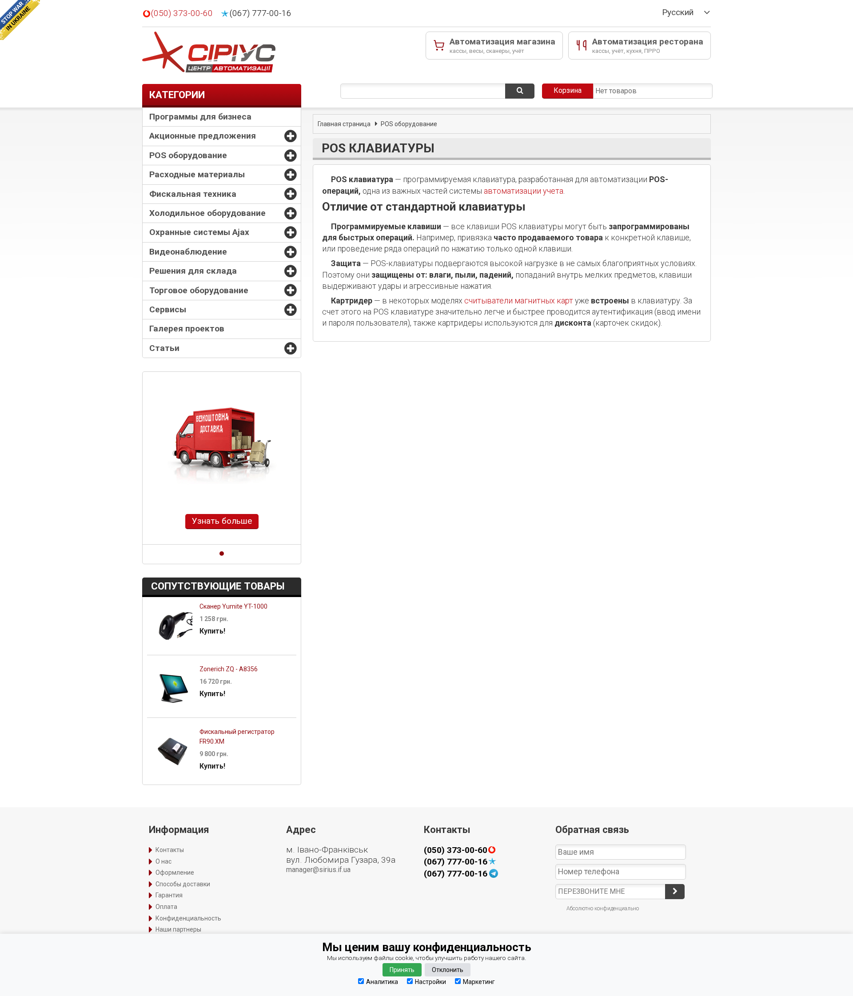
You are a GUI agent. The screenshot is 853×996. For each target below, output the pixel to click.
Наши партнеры (178, 929)
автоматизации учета (523, 190)
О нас (163, 861)
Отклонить (447, 969)
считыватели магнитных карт (518, 300)
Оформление (174, 872)
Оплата (166, 906)
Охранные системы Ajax (199, 232)
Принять (402, 969)
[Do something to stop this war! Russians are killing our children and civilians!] (20, 20)
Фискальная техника (192, 194)
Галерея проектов (186, 328)
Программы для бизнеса (200, 117)
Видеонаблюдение (188, 252)
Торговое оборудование (198, 290)
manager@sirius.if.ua (318, 869)
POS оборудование (188, 155)
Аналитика (382, 981)
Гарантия (169, 895)
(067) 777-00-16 (260, 13)
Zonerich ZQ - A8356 (228, 669)
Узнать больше (222, 521)
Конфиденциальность (188, 918)
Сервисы (167, 309)
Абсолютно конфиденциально (602, 908)
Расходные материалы (197, 174)
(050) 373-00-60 (182, 13)
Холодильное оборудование (207, 213)
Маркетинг (479, 981)
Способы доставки (182, 884)
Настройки (430, 981)
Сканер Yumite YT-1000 (233, 606)
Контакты (169, 849)
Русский (678, 12)
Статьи (164, 348)
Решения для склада (193, 271)
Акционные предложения (202, 136)
